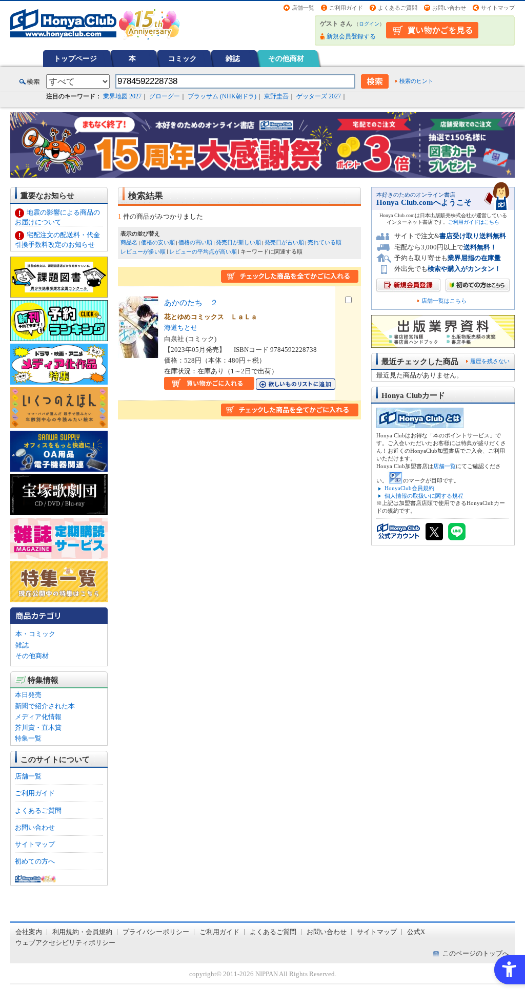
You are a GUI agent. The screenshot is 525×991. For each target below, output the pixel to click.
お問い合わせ (449, 8)
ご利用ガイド (346, 8)
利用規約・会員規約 (82, 932)
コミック (182, 58)
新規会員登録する (351, 36)
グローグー (164, 96)
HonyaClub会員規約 (409, 488)
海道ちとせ (180, 327)
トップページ (75, 58)
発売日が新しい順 (238, 242)
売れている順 (324, 242)
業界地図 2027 (122, 96)
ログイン (369, 24)
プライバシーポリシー (156, 932)
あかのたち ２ (191, 302)
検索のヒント (416, 81)
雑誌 (233, 58)
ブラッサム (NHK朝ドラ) (222, 96)
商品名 (128, 242)
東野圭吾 (276, 96)
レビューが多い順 (143, 251)
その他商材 (286, 58)
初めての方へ (35, 861)
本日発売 (28, 695)
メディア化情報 (38, 717)
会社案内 (28, 932)
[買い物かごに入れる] (209, 384)
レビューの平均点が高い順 (203, 251)
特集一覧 (28, 738)
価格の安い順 (158, 242)
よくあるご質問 (397, 8)
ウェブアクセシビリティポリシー (65, 942)
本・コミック (35, 634)
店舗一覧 (303, 8)
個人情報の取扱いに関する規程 (424, 496)
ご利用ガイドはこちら (473, 222)
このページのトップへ (475, 953)
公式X (416, 932)
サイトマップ (498, 8)
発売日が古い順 (284, 242)
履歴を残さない (490, 361)
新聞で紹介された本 (45, 706)
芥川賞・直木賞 (38, 727)
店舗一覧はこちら (444, 301)
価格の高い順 (195, 242)
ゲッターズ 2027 (318, 96)
